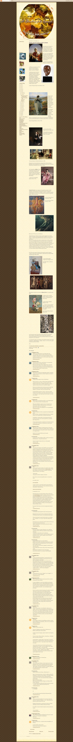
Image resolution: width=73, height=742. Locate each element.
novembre (22, 93)
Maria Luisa (35, 713)
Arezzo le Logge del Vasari (37, 489)
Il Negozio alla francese (22, 124)
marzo (22, 108)
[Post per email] (38, 347)
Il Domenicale (21, 122)
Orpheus (20, 132)
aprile (22, 107)
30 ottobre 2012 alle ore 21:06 (36, 434)
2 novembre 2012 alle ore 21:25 (36, 575)
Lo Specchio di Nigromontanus (23, 129)
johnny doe (34, 577)
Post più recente (31, 731)
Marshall (20, 130)
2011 (21, 111)
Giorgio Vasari (48, 469)
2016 (21, 86)
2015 (21, 87)
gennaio (22, 110)
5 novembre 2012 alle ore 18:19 (36, 694)
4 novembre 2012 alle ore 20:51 (36, 658)
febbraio (22, 109)
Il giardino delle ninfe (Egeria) (23, 123)
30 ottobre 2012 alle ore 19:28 (36, 359)
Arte (32, 348)
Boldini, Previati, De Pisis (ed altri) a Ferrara (24, 96)
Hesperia (34, 352)
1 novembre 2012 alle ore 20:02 (36, 508)
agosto (22, 102)
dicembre (22, 92)
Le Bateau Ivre (21, 128)
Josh (33, 378)
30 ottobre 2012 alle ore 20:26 (36, 424)
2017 (21, 85)
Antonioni (22, 100)
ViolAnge (20, 134)
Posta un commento (32, 729)
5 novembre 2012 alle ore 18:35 (36, 711)
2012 (21, 91)
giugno (22, 105)
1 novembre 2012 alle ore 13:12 (36, 463)
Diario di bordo (21, 119)
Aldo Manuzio (23, 99)
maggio (22, 106)
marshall (34, 445)
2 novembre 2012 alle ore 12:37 (36, 553)
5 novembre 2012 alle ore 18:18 (36, 685)
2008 (21, 115)
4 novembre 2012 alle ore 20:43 (36, 654)
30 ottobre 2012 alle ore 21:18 (36, 443)
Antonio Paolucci (37, 494)
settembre (22, 101)
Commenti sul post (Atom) (36, 733)
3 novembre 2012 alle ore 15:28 (36, 603)
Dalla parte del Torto (22, 118)
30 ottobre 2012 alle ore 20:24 (36, 408)
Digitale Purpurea (21, 120)
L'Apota (20, 127)
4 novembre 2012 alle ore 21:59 (36, 668)
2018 (21, 84)
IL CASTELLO (21, 121)
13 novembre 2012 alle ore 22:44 (36, 727)
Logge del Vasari (35, 482)
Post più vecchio (51, 731)
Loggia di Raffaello (38, 495)
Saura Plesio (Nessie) (22, 133)
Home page (41, 731)
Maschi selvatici (21, 131)
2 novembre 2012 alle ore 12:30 (36, 537)
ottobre (22, 94)
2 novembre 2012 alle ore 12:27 (36, 526)
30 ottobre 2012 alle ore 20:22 (36, 397)
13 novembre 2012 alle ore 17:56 (36, 718)
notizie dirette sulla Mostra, (37, 345)
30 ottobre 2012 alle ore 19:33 (36, 369)
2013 (21, 90)
